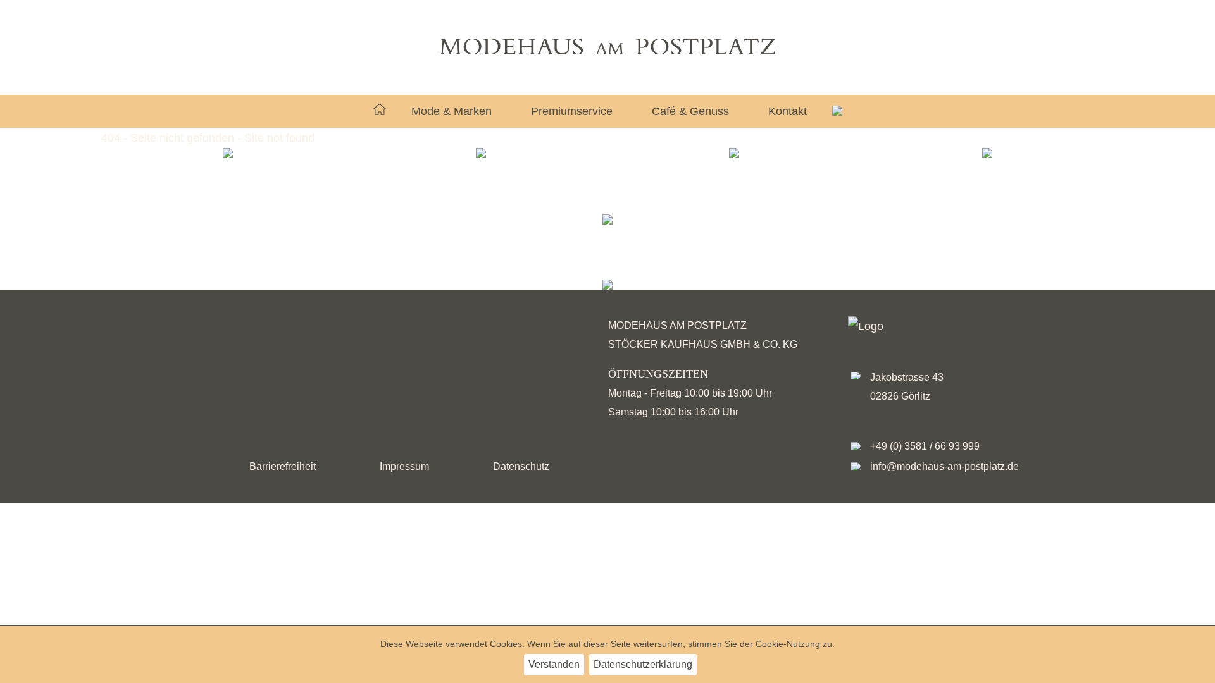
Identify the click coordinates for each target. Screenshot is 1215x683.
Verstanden (554, 664)
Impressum (404, 466)
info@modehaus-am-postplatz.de (944, 466)
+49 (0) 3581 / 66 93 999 (925, 446)
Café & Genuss (690, 111)
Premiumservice (572, 111)
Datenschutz (521, 466)
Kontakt (787, 111)
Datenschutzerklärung (643, 664)
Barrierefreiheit (282, 466)
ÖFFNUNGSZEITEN (658, 373)
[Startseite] (380, 111)
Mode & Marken (451, 111)
